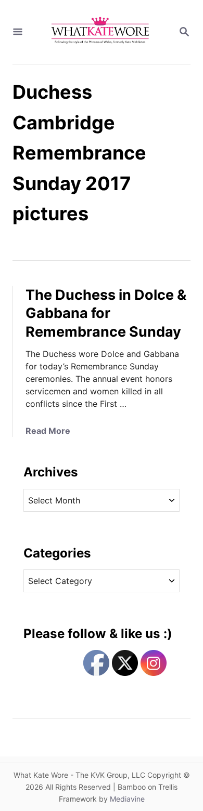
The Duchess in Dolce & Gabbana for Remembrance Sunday (106, 313)
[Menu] (17, 32)
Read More (48, 431)
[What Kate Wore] (100, 32)
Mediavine (127, 798)
